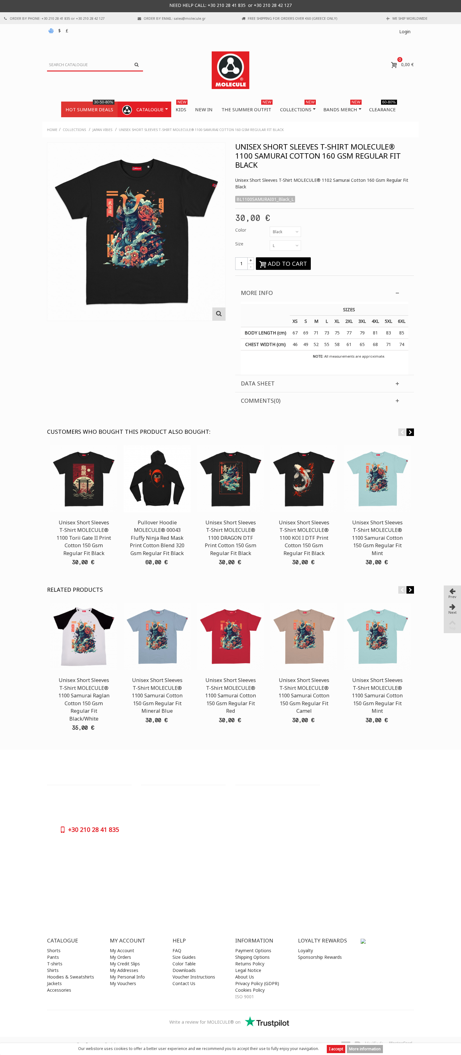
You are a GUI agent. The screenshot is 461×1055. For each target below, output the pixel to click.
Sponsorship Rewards (320, 957)
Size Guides (184, 957)
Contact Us (183, 983)
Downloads (184, 970)
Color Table (184, 964)
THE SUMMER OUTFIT (246, 107)
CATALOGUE (150, 109)
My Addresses (124, 970)
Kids (181, 107)
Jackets (54, 983)
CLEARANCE (382, 107)
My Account (122, 950)
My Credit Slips (125, 964)
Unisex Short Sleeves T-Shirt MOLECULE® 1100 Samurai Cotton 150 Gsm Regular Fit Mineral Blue (157, 695)
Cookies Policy (250, 990)
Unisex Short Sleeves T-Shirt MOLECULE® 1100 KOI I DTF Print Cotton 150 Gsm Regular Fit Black (304, 538)
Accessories (59, 990)
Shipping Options (252, 957)
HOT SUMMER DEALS (89, 107)
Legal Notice (248, 970)
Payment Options (253, 950)
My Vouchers (123, 983)
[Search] (136, 64)
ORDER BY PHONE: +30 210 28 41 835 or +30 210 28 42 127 (57, 18)
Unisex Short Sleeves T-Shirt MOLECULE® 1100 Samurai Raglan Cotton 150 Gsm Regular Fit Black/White (83, 699)
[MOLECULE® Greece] (230, 70)
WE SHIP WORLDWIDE (409, 18)
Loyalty (305, 950)
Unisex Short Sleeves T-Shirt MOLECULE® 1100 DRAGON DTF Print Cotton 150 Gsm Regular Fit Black (230, 538)
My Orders (120, 957)
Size (240, 244)
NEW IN (204, 109)
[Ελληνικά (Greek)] (52, 30)
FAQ (176, 950)
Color (241, 230)
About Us (244, 977)
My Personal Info (127, 977)
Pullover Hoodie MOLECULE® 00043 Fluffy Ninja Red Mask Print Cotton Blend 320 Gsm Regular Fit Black (157, 538)
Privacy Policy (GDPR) (257, 983)
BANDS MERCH (341, 107)
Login (405, 31)
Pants (53, 957)
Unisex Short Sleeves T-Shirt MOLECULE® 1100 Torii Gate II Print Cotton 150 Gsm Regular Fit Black (83, 538)
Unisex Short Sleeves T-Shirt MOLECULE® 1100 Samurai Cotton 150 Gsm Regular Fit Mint (377, 538)
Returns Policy (249, 964)
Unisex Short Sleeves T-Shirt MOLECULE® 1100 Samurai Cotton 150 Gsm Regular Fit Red (230, 695)
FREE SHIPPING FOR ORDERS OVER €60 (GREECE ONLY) (292, 18)
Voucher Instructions (193, 977)
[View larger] (218, 314)
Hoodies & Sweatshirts (70, 977)
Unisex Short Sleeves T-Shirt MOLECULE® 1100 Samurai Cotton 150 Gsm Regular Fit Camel (303, 695)
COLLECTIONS (297, 107)
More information (365, 1049)
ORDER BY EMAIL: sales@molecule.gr (175, 18)
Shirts (53, 970)
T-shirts (54, 964)
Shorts (54, 950)
